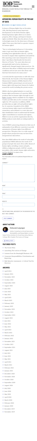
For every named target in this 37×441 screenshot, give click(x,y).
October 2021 (8, 344)
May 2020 (7, 394)
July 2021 (7, 353)
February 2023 (9, 303)
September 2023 (9, 283)
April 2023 (7, 297)
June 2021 (7, 356)
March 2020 (8, 400)
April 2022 (7, 330)
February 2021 (9, 368)
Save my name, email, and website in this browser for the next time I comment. (18, 212)
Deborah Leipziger (21, 25)
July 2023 (7, 289)
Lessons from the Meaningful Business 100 (18, 253)
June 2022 (7, 324)
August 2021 (8, 350)
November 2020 (9, 377)
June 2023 (7, 292)
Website (4, 201)
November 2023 (9, 277)
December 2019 (9, 409)
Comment (5, 163)
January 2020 (8, 406)
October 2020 (8, 380)
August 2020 (8, 385)
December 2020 (9, 374)
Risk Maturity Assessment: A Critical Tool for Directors (19, 262)
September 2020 (9, 382)
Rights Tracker (7, 98)
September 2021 (9, 347)
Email (4, 193)
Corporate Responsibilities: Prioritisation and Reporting (19, 257)
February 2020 (9, 403)
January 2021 (8, 371)
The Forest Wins (9, 248)
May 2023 (7, 294)
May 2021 (7, 359)
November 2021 (9, 341)
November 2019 (9, 412)
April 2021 (7, 362)
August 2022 (8, 318)
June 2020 (7, 391)
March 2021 (8, 365)
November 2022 (9, 309)
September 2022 (9, 315)
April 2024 (7, 271)
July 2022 (7, 321)
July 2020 (7, 388)
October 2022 (8, 312)
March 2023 (8, 300)
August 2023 (8, 286)
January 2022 (8, 338)
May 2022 (7, 327)
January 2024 (8, 274)
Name (4, 185)
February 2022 (9, 336)
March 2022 (8, 333)
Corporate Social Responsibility (11, 16)
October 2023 (8, 280)
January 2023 (8, 306)
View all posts (9, 241)
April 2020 (7, 397)
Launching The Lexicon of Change (15, 251)
